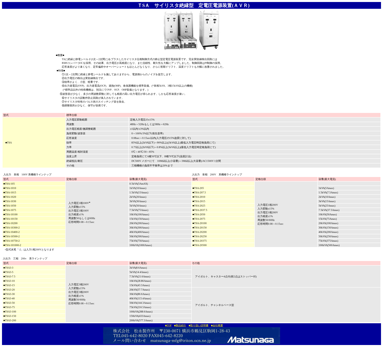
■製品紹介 (180, 325)
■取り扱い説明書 (198, 325)
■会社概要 (217, 325)
